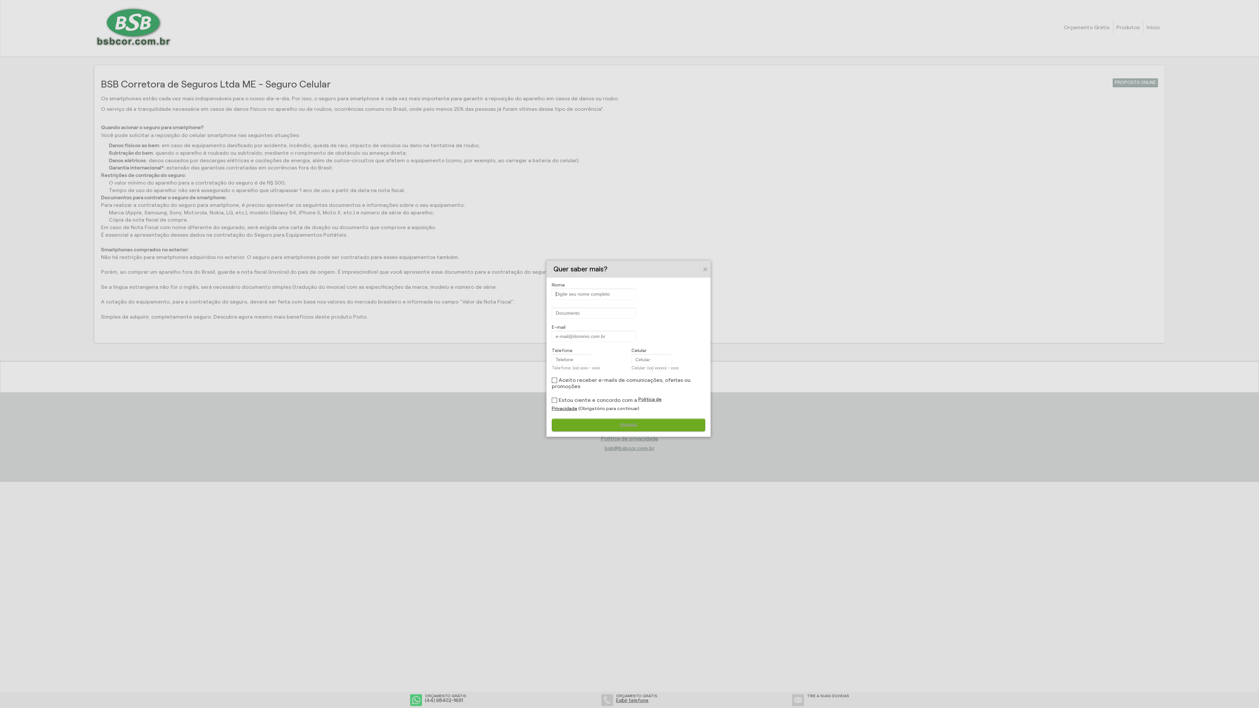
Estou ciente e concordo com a (598, 400)
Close (705, 269)
